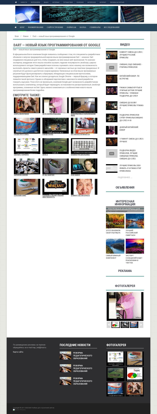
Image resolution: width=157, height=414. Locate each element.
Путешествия (68, 2)
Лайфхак (71, 27)
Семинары (95, 27)
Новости (24, 2)
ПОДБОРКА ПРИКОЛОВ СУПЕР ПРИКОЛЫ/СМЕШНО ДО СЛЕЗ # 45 (131, 118)
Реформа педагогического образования (82, 356)
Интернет (103, 2)
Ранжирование (35, 27)
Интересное (91, 2)
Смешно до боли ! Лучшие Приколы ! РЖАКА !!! (131, 105)
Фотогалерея (35, 2)
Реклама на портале (117, 2)
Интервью (55, 2)
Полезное (80, 2)
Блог (22, 27)
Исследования (111, 27)
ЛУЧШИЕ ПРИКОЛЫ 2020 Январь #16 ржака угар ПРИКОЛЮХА (130, 168)
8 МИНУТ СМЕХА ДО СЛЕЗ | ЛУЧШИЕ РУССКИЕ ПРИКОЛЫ (131, 55)
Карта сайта (18, 352)
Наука (83, 27)
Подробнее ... (125, 177)
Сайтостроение (55, 27)
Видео (46, 2)
